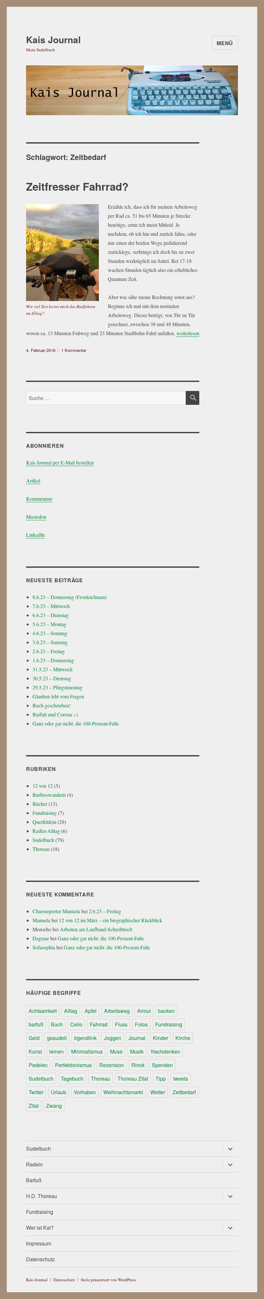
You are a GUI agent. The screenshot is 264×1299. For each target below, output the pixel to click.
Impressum (38, 1243)
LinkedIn (35, 534)
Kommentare (39, 498)
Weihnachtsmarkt (123, 1092)
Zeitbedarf (184, 1092)
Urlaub (58, 1092)
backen (166, 1010)
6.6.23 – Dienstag (51, 615)
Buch (57, 1024)
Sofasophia (44, 947)
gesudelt (57, 1038)
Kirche (182, 1038)
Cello (76, 1024)
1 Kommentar (73, 350)
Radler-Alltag (46, 830)
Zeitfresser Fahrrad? (77, 186)
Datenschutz (40, 1259)
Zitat (34, 1105)
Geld (34, 1038)
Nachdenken (165, 1051)
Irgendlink (85, 1038)
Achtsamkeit (43, 1010)
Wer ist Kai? (40, 1227)
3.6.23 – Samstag (50, 642)
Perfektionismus (73, 1065)
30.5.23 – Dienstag (52, 678)
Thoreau (41, 848)
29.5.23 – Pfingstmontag (57, 687)
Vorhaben (85, 1092)
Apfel (91, 1010)
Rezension (111, 1065)
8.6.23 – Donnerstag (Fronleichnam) (70, 597)
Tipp (161, 1078)
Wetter (157, 1092)
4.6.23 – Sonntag (50, 633)
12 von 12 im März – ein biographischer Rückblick (110, 920)
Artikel (33, 480)
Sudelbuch (43, 839)
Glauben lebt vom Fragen (58, 696)
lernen (56, 1051)
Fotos (141, 1024)
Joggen (112, 1038)
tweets (180, 1078)
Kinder (160, 1038)
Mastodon (36, 516)
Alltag (70, 1010)
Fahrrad (99, 1024)
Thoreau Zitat (133, 1078)
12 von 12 (43, 785)
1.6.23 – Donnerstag (53, 660)
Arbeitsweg (117, 1010)
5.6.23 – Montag (49, 624)
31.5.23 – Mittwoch (52, 669)
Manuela (41, 920)
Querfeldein (44, 821)
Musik (137, 1051)
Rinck (138, 1065)
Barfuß (34, 1180)
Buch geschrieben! (52, 705)
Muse (116, 1051)
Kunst (35, 1051)
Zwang (54, 1105)
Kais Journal (53, 39)
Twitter (36, 1092)
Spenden (162, 1065)
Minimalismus (87, 1051)
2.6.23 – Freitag (49, 651)
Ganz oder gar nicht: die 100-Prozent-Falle (76, 723)
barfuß (36, 1024)
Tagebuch (72, 1078)
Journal (137, 1038)
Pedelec (38, 1065)
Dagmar (41, 938)
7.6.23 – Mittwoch (51, 606)
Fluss (121, 1024)
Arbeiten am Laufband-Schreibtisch (96, 929)
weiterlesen (187, 333)
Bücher (40, 803)
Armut (144, 1010)
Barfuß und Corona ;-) (55, 714)
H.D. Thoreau (41, 1196)
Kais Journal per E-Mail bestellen (60, 462)
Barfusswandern (49, 794)
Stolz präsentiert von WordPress (108, 1280)
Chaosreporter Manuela (56, 911)
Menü (225, 43)
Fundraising (45, 812)
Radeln (34, 1164)
